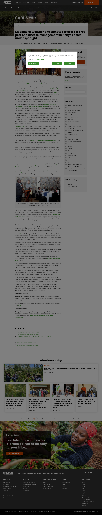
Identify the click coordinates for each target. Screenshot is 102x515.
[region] (51, 60)
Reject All (57, 63)
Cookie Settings (33, 63)
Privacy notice (40, 59)
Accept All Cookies (69, 63)
